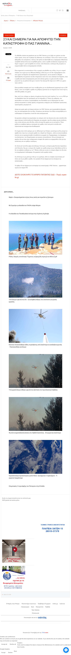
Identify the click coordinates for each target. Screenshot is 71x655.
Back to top (7, 594)
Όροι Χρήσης (35, 610)
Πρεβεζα (47, 607)
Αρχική (6, 20)
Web (43, 632)
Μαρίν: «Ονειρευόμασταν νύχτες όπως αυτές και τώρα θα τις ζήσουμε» (31, 197)
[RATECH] (13, 562)
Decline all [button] (13, 644)
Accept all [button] (4, 644)
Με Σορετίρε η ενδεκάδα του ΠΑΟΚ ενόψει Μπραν (24, 205)
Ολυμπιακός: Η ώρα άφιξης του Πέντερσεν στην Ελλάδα (26, 486)
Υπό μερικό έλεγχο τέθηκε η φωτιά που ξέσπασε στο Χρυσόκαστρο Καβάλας (33, 390)
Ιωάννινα (62, 603)
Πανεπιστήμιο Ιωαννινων (29, 603)
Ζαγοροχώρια (25, 607)
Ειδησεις (12, 20)
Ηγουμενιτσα (39, 607)
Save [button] (15, 651)
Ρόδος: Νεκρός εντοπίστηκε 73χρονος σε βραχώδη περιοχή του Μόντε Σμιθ (33, 257)
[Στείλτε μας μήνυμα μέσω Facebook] (66, 650)
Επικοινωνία (35, 613)
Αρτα (32, 607)
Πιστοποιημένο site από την (31, 617)
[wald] (13, 588)
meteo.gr (55, 603)
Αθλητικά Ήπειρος (38, 20)
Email (9, 80)
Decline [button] (10, 652)
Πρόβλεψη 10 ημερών (44, 603)
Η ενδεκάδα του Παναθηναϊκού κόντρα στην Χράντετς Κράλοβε (29, 214)
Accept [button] (3, 652)
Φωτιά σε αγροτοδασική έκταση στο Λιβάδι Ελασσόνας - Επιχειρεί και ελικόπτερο (35, 433)
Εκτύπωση (8, 74)
